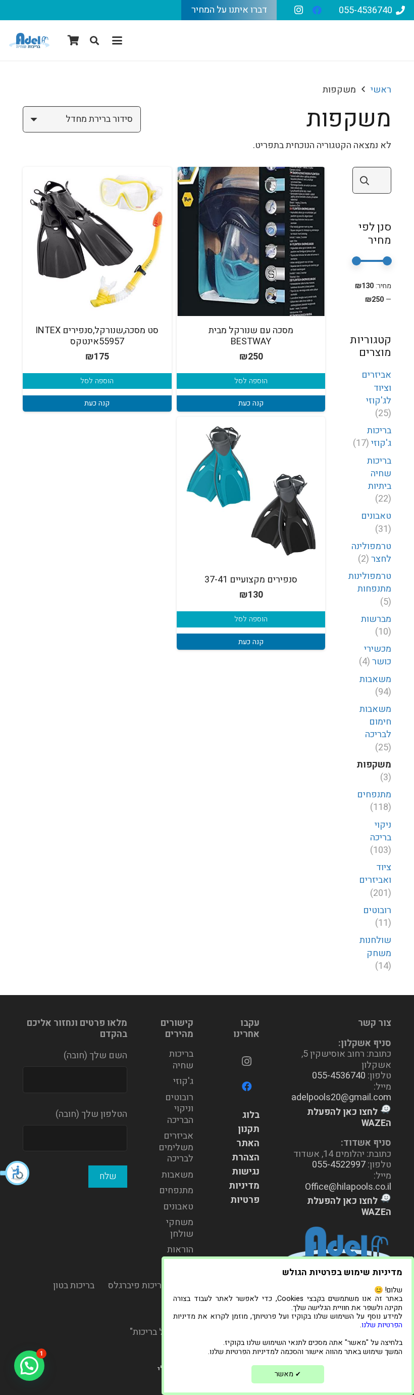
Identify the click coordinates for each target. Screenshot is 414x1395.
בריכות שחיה (181, 1059)
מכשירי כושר (377, 655)
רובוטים (377, 910)
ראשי (381, 90)
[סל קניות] (74, 40)
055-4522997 (339, 1165)
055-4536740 (339, 1076)
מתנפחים (374, 794)
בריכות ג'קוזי (379, 437)
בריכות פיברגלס (137, 1285)
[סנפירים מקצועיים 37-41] (251, 491)
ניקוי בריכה (380, 831)
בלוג (251, 1115)
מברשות (376, 619)
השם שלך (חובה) (95, 1055)
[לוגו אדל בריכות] (29, 40)
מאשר (288, 1374)
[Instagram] (299, 10)
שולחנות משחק (375, 946)
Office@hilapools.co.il (348, 1187)
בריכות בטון (73, 1285)
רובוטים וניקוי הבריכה (179, 1109)
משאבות (375, 679)
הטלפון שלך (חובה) (91, 1114)
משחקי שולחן (179, 1228)
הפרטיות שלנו (381, 1325)
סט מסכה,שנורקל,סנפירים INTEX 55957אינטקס (97, 336)
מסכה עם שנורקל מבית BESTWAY (251, 336)
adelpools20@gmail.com (341, 1097)
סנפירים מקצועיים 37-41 (250, 580)
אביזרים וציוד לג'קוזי (376, 387)
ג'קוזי (183, 1081)
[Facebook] (317, 10)
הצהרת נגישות (246, 1165)
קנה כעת (251, 403)
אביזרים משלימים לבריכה (176, 1147)
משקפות (373, 765)
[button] (15, 1173)
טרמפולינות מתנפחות (369, 582)
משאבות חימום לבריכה (375, 721)
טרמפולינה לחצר (371, 552)
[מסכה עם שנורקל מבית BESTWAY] (251, 241)
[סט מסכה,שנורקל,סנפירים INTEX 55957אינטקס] (97, 241)
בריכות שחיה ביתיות (379, 473)
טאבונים (376, 516)
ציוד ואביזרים (375, 874)
